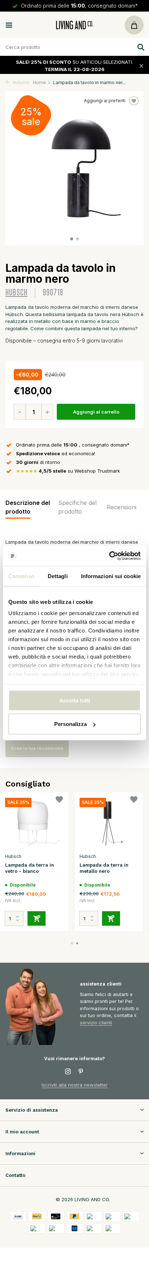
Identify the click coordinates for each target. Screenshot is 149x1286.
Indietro (20, 82)
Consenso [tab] (21, 576)
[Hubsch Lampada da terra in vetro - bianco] (34, 824)
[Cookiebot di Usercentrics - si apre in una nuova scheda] (109, 556)
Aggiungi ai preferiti (104, 100)
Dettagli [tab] (58, 576)
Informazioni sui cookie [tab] (111, 576)
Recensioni (121, 507)
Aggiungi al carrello (96, 412)
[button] (71, 238)
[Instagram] (68, 1071)
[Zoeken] (140, 47)
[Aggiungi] (36, 918)
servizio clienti (96, 1022)
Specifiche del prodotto (77, 507)
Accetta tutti (74, 700)
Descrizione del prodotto (27, 507)
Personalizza (70, 724)
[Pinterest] (81, 1071)
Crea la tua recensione (37, 748)
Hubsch (16, 292)
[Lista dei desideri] (59, 800)
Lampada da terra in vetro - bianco (29, 868)
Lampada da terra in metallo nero (104, 868)
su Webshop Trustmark (68, 471)
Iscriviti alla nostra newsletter (75, 1085)
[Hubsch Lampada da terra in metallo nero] (108, 824)
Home (39, 82)
